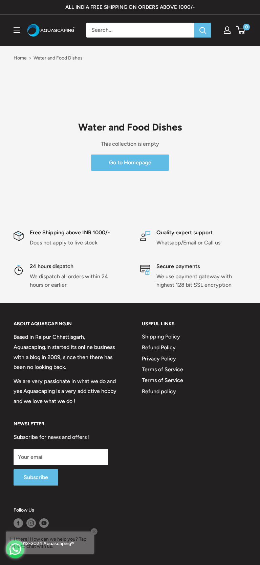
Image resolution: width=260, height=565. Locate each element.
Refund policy (159, 391)
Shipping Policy (161, 336)
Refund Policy (159, 347)
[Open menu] (17, 30)
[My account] (227, 30)
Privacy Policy (159, 358)
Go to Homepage (130, 162)
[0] (241, 30)
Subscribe (36, 477)
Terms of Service (162, 369)
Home (20, 58)
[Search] (202, 30)
